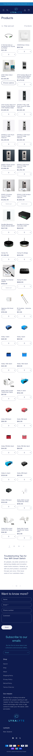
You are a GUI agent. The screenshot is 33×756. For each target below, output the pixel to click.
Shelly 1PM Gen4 (22, 419)
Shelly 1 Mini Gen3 (6, 363)
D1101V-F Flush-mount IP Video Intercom (8, 165)
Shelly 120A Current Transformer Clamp (7, 391)
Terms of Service (8, 687)
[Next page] (24, 546)
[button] (3, 10)
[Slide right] (20, 586)
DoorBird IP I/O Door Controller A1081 (23, 225)
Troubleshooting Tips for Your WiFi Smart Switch (15, 557)
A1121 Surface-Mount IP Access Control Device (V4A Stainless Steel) (8, 106)
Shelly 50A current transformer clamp (6, 529)
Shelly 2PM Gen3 (22, 473)
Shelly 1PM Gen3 (6, 419)
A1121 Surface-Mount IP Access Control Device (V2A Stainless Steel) (24, 76)
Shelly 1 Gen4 (21, 336)
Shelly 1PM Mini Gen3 (7, 446)
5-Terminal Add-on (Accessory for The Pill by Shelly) (8, 46)
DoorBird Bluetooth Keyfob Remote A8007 (8, 225)
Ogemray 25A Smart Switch (7, 309)
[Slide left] (13, 586)
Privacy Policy (7, 679)
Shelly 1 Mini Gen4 (22, 363)
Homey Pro (4, 253)
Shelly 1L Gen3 (21, 390)
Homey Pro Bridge (22, 253)
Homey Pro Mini (21, 279)
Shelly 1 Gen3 (5, 336)
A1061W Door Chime (23, 45)
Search (5, 664)
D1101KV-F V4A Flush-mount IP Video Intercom (23, 136)
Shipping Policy (8, 675)
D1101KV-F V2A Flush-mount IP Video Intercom (8, 136)
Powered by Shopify (21, 751)
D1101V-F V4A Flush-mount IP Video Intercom (23, 166)
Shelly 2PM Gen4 (6, 500)
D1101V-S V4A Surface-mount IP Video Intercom (24, 196)
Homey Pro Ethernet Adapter (7, 280)
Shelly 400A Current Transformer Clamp (23, 500)
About (5, 671)
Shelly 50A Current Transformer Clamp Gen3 (22, 530)
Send (6, 627)
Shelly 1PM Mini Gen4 (23, 446)
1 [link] (9, 546)
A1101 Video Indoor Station (7, 75)
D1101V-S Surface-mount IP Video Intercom (6, 196)
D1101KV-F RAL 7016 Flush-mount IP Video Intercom (23, 106)
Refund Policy (7, 683)
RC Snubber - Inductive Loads (24, 309)
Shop (4, 668)
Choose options (8, 83)
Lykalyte (13, 751)
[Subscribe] (28, 653)
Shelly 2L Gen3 (5, 473)
